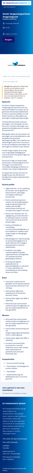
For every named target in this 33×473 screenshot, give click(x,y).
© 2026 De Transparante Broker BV (14, 469)
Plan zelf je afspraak (10, 442)
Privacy (5, 470)
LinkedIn (6, 446)
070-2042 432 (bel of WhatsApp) (15, 439)
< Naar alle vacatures (9, 7)
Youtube (6, 448)
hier (15, 98)
